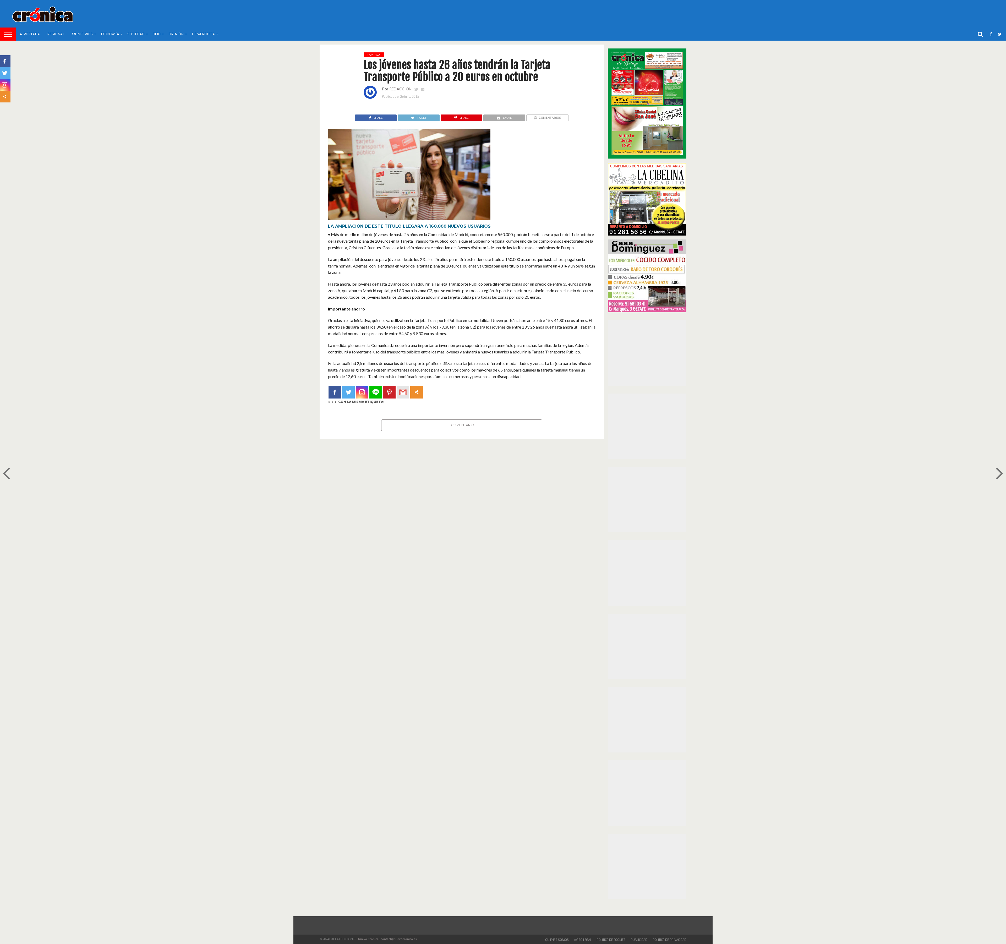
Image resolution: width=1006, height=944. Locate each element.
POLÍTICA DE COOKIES (611, 940)
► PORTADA (29, 34)
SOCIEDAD (136, 34)
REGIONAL (55, 34)
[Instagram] (362, 392)
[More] (416, 392)
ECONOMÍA (110, 34)
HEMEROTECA (203, 34)
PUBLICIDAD (639, 940)
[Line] (375, 392)
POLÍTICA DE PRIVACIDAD (669, 940)
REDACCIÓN (400, 89)
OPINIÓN (176, 34)
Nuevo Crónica (368, 939)
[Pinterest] (389, 392)
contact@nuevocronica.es (399, 939)
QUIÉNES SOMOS (557, 940)
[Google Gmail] (403, 392)
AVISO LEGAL (582, 940)
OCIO (157, 34)
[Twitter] (348, 392)
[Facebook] (335, 392)
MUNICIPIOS (82, 34)
